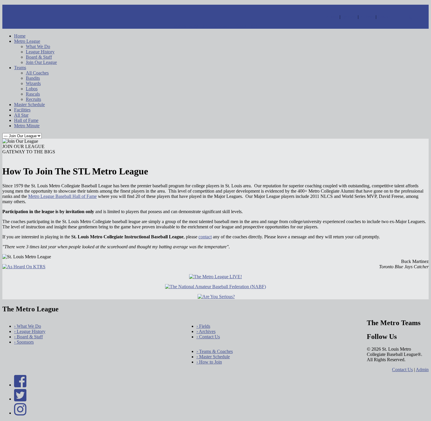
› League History (29, 331)
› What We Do (27, 326)
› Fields (203, 326)
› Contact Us (208, 336)
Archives (367, 17)
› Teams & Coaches (214, 351)
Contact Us (402, 369)
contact (205, 236)
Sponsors (349, 17)
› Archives (206, 331)
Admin (422, 369)
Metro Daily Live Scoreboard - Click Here (215, 25)
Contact (384, 17)
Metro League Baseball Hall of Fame (62, 196)
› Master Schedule (213, 356)
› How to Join (209, 361)
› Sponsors (24, 341)
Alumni (332, 17)
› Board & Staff (28, 336)
